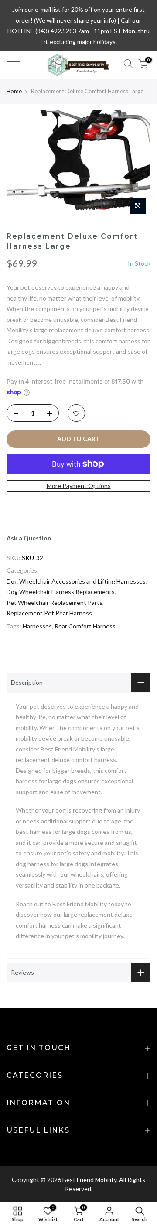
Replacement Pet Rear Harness (49, 613)
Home (14, 91)
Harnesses (37, 626)
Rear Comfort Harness (85, 626)
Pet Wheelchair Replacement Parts (54, 602)
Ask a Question (29, 538)
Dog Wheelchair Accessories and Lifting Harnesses (76, 581)
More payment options (79, 485)
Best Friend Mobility (89, 1179)
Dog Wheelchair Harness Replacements (61, 591)
